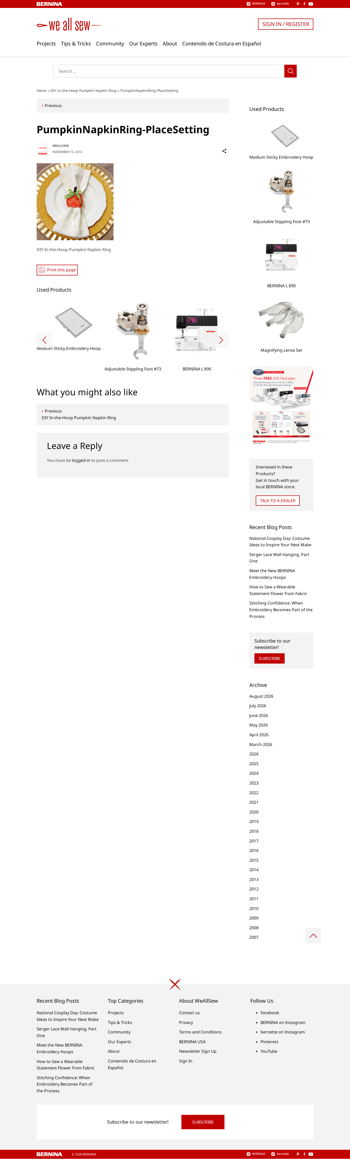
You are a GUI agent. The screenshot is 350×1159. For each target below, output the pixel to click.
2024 (254, 773)
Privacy (186, 1022)
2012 (254, 889)
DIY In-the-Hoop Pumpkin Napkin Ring (83, 90)
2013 (254, 879)
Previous (53, 105)
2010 (254, 908)
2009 (254, 918)
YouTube (269, 1051)
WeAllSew (61, 145)
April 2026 (259, 734)
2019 (254, 821)
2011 (254, 899)
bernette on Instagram (283, 1032)
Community (110, 43)
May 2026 (258, 725)
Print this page (61, 270)
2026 (254, 754)
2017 (254, 841)
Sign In (185, 1061)
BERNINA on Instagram (283, 1022)
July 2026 (257, 705)
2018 (254, 831)
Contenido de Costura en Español (221, 43)
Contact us (189, 1013)
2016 (254, 850)
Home (42, 90)
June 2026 (258, 715)
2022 (254, 793)
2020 (254, 812)
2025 (254, 764)
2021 (254, 802)
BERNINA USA (192, 1042)
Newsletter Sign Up (198, 1051)
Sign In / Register (285, 24)
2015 (254, 860)
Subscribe (269, 658)
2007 (254, 937)
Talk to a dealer (277, 500)
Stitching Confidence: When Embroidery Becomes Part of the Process (281, 609)
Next (221, 340)
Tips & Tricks (76, 43)
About (170, 43)
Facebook (270, 1013)
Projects (46, 43)
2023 (254, 783)
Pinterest (269, 1042)
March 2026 (260, 744)
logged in (81, 460)
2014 (254, 870)
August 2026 (261, 696)
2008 (254, 928)
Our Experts (143, 43)
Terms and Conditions (200, 1032)
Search (290, 71)
